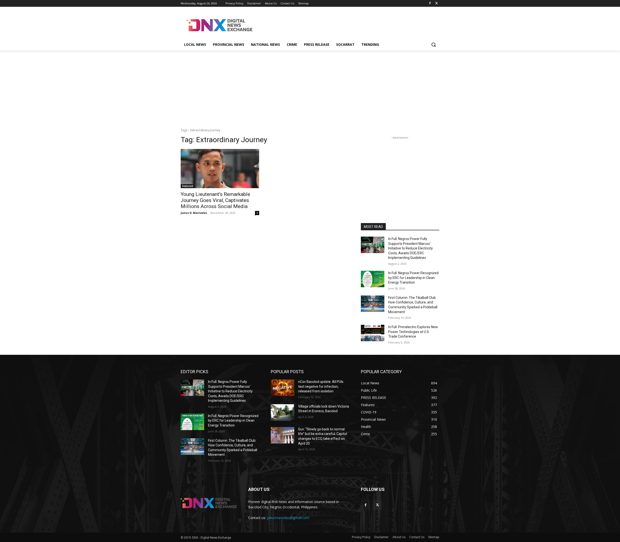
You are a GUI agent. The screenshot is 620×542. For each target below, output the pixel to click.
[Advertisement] (346, 24)
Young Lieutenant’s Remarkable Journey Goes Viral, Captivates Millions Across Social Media (215, 200)
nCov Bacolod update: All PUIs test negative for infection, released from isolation (320, 386)
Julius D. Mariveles (194, 213)
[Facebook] (430, 3)
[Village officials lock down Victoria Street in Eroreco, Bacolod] (282, 412)
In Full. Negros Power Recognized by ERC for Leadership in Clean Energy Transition (413, 277)
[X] (436, 3)
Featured (187, 186)
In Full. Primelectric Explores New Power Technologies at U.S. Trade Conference (413, 331)
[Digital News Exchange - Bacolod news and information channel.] (219, 25)
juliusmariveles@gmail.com (288, 517)
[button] (433, 44)
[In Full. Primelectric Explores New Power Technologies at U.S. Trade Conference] (372, 333)
